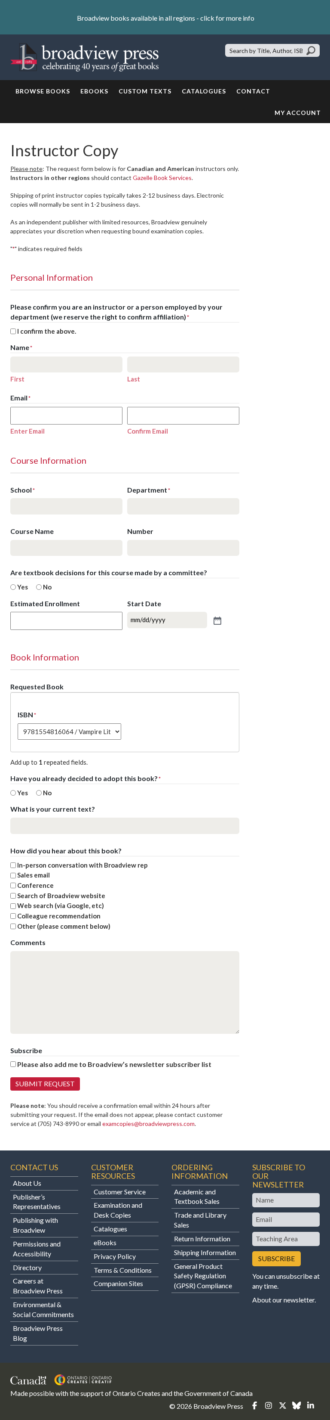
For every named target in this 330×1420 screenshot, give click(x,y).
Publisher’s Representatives (37, 1202)
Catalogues (204, 91)
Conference (35, 885)
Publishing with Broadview (35, 1225)
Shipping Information (205, 1252)
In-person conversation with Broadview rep (82, 865)
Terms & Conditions (123, 1270)
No (47, 587)
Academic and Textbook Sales (197, 1196)
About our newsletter (283, 1300)
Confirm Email (147, 431)
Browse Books (42, 91)
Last (133, 379)
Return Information (202, 1238)
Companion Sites (118, 1283)
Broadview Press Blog (38, 1333)
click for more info (227, 18)
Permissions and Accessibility (37, 1249)
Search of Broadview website (61, 895)
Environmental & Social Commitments (43, 1309)
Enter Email (27, 431)
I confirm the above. (46, 331)
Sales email (33, 875)
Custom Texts (145, 91)
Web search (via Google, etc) (60, 905)
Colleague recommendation (59, 916)
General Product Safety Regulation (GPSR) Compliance (203, 1276)
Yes (22, 587)
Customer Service (120, 1191)
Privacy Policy (115, 1256)
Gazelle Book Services (162, 177)
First (17, 379)
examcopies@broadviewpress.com (148, 1123)
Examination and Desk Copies (118, 1210)
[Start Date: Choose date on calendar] (216, 620)
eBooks (94, 91)
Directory (27, 1267)
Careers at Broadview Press (38, 1286)
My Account (298, 112)
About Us (27, 1183)
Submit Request (45, 1083)
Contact (253, 91)
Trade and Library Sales (200, 1220)
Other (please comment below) (63, 926)
